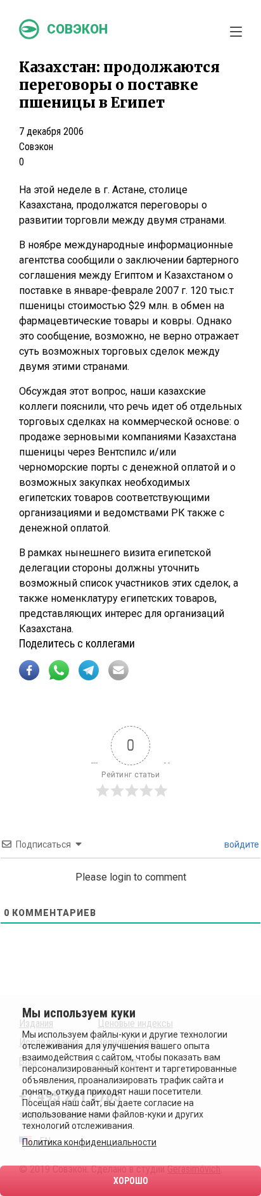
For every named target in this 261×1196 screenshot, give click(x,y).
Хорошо (130, 1181)
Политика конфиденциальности (89, 1142)
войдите (240, 844)
